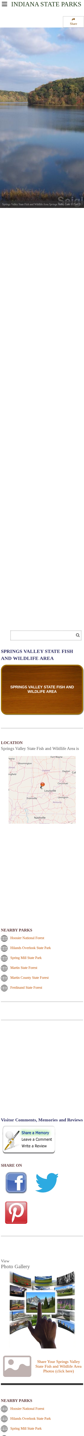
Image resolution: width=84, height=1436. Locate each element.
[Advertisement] (42, 1071)
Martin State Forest (23, 968)
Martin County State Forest (29, 978)
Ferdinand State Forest (26, 987)
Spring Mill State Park (26, 958)
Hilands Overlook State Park (30, 948)
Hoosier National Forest (27, 938)
